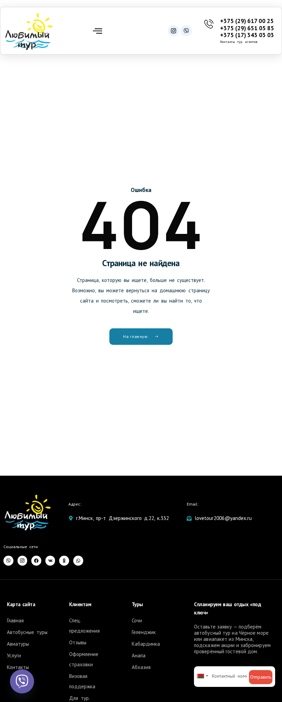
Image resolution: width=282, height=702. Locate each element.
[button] (97, 31)
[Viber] (186, 30)
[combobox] (202, 676)
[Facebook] (36, 561)
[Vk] (50, 561)
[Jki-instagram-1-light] (173, 30)
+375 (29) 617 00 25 (247, 21)
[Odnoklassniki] (64, 561)
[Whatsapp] (78, 561)
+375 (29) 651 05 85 (247, 28)
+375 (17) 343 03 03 (247, 35)
